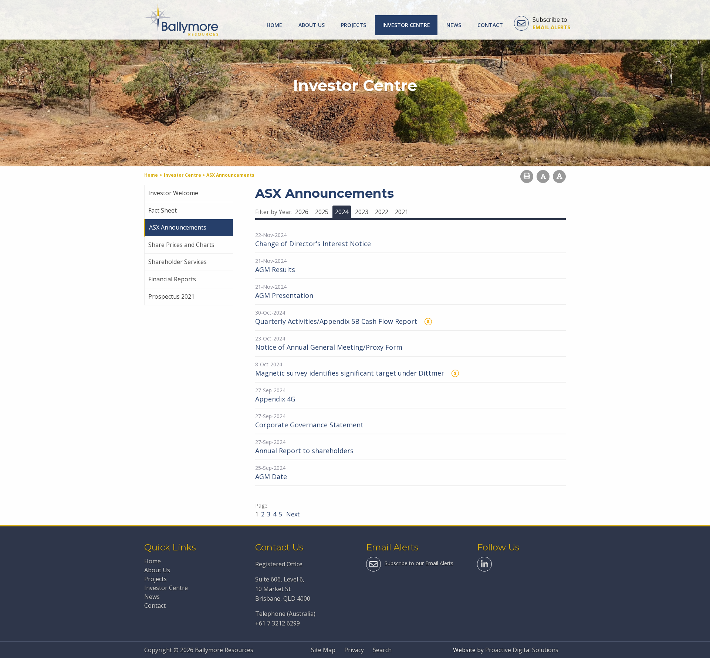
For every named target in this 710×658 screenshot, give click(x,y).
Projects (353, 24)
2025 (321, 212)
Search (382, 650)
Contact (490, 24)
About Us (311, 24)
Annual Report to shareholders (304, 450)
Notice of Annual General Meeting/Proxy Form (328, 347)
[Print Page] (526, 176)
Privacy (354, 650)
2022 (381, 212)
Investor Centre (406, 24)
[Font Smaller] (543, 176)
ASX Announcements (177, 227)
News (453, 24)
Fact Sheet (162, 210)
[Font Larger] (559, 176)
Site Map (323, 650)
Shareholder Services (177, 262)
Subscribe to (551, 23)
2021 (401, 212)
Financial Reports (172, 279)
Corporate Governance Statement (309, 424)
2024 (341, 212)
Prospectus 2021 (171, 296)
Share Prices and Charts (181, 245)
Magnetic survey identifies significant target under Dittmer (349, 373)
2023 (361, 212)
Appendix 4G (275, 398)
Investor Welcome (173, 193)
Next (292, 514)
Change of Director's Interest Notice (313, 243)
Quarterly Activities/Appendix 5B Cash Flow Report (336, 321)
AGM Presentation (284, 295)
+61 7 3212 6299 (277, 623)
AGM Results (275, 269)
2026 (301, 212)
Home (274, 24)
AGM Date (271, 476)
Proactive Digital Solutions (521, 650)
